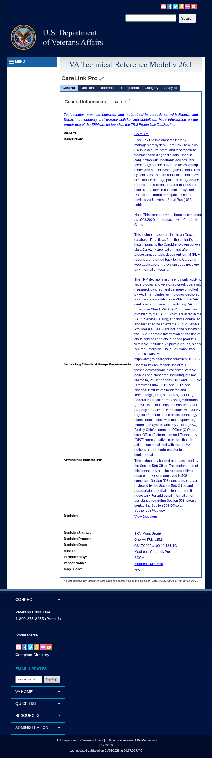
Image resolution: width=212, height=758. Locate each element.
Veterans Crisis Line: (33, 612)
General (68, 88)
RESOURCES (27, 715)
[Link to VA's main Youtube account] (194, 6)
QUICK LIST (26, 703)
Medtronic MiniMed (148, 564)
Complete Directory (32, 654)
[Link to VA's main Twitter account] (176, 6)
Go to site (141, 134)
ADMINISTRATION (31, 727)
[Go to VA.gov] (57, 37)
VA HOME (24, 691)
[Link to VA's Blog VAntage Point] (182, 6)
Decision (87, 88)
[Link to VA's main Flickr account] (188, 6)
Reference (107, 88)
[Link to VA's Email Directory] (163, 6)
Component (130, 88)
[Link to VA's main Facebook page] (169, 6)
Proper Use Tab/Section (152, 125)
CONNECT (25, 599)
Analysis (170, 88)
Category (151, 88)
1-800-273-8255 (29, 618)
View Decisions (146, 517)
